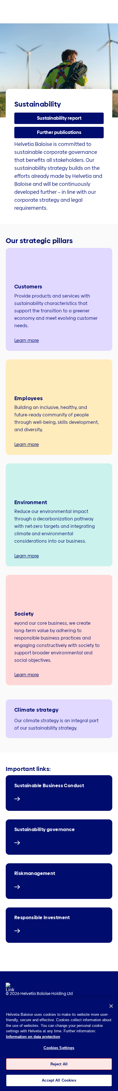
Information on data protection (33, 1037)
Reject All (59, 1064)
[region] (59, 1044)
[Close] (111, 1006)
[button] (59, 118)
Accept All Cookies (59, 1080)
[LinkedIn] (10, 989)
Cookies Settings (59, 1048)
